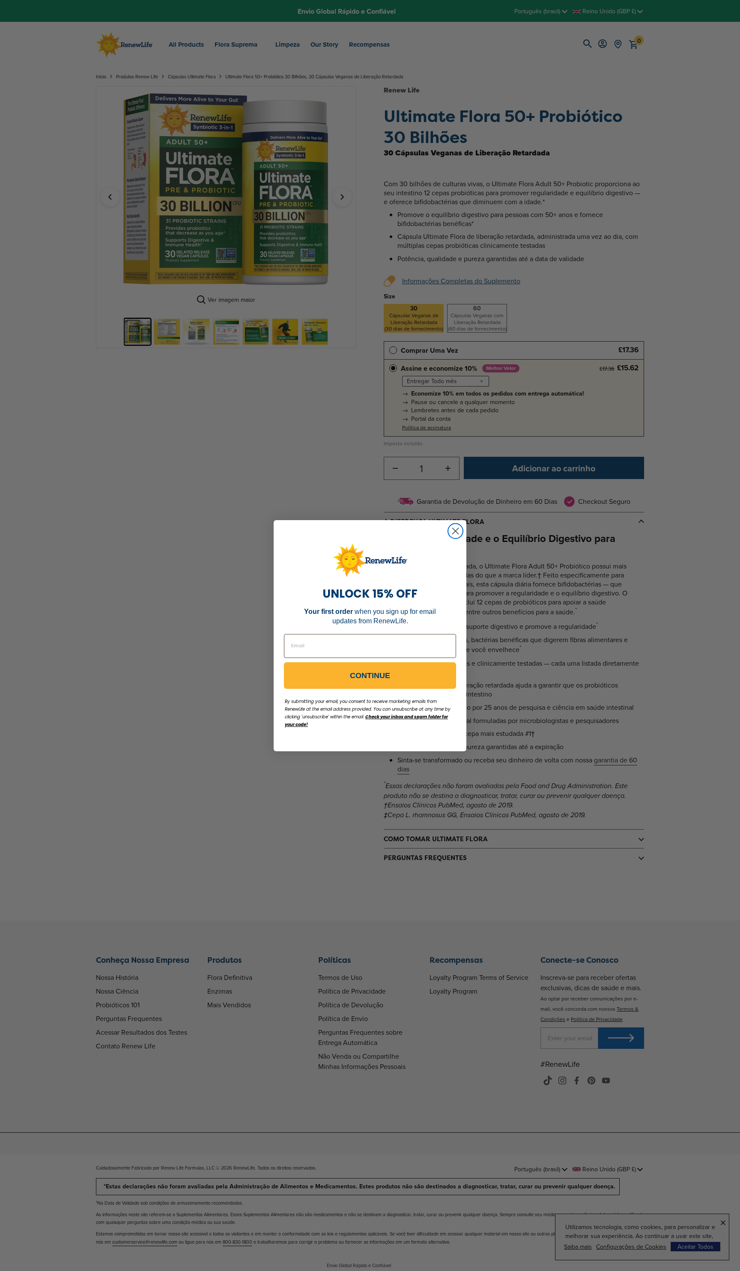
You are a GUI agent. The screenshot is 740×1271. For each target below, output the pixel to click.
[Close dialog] (455, 531)
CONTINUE (370, 675)
